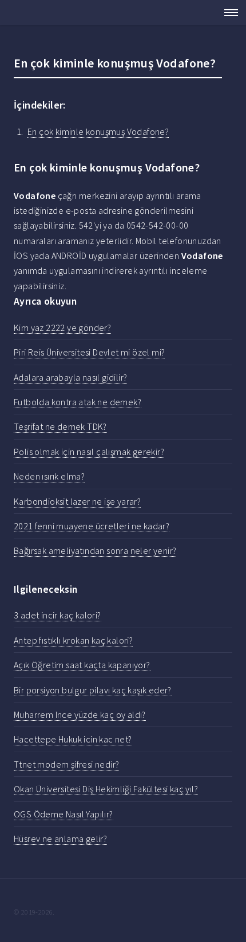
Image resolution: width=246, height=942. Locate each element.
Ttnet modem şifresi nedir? (66, 764)
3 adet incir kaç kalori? (57, 615)
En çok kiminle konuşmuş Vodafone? (98, 131)
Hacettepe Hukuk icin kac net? (73, 739)
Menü (227, 12)
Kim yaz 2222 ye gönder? (62, 327)
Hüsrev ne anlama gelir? (60, 838)
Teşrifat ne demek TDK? (60, 426)
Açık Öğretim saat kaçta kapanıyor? (82, 664)
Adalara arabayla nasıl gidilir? (70, 377)
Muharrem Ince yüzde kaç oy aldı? (80, 714)
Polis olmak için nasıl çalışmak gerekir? (89, 451)
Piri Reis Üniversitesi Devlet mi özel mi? (89, 352)
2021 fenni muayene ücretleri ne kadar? (91, 526)
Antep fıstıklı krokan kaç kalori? (73, 640)
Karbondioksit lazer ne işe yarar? (77, 501)
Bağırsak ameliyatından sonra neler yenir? (95, 550)
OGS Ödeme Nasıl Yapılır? (63, 814)
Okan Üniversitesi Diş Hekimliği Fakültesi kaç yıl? (106, 789)
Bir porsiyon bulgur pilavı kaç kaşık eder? (93, 690)
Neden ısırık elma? (49, 476)
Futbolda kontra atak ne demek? (77, 402)
